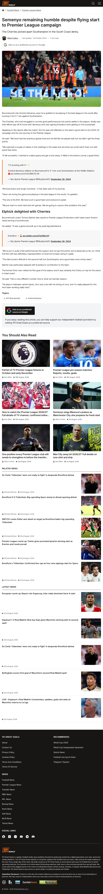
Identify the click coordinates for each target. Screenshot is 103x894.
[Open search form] (93, 3)
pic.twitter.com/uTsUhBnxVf (36, 236)
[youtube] (21, 836)
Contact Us (7, 747)
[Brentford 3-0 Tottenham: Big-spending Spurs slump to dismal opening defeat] (91, 506)
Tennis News (7, 823)
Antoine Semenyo (34, 298)
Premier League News (31, 10)
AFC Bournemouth (13, 298)
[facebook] (3, 836)
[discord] (33, 836)
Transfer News (8, 789)
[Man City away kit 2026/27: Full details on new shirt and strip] (77, 437)
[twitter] (9, 836)
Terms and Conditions (11, 762)
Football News (13, 10)
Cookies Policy (8, 757)
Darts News (7, 809)
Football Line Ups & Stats (65, 757)
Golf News (6, 814)
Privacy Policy (8, 752)
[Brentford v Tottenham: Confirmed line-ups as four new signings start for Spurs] (91, 572)
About (4, 742)
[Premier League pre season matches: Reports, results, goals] (77, 353)
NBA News (6, 794)
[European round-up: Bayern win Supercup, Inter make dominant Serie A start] (91, 602)
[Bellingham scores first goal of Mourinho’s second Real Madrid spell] (91, 681)
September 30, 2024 (61, 179)
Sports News (59, 752)
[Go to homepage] (8, 3)
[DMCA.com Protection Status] (48, 883)
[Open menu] (99, 3)
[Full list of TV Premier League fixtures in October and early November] (26, 353)
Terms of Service (9, 767)
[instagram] (15, 836)
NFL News (6, 799)
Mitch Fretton (12, 38)
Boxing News (7, 804)
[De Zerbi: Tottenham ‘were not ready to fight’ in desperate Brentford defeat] (91, 484)
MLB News (6, 818)
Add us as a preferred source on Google (26, 45)
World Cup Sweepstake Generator (68, 747)
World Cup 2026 (61, 742)
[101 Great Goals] (51, 850)
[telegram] (27, 836)
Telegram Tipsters (61, 762)
